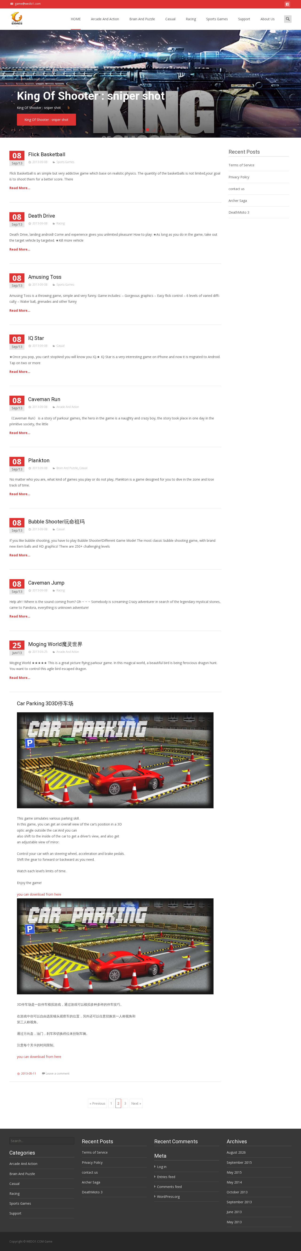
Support (244, 19)
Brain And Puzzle (142, 19)
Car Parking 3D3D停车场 (45, 703)
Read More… (19, 188)
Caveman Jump (46, 583)
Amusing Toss (44, 277)
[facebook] (287, 5)
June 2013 (234, 1212)
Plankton (39, 460)
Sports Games (217, 19)
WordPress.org (168, 1196)
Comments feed (169, 1186)
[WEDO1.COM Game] (13, 17)
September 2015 (239, 1162)
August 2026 (236, 1152)
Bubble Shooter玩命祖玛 (56, 522)
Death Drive (41, 216)
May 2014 (234, 1182)
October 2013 (237, 1192)
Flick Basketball (46, 154)
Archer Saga (238, 200)
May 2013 (234, 1222)
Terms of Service (241, 165)
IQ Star (36, 338)
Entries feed (166, 1177)
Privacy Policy (239, 177)
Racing (191, 19)
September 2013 (239, 1202)
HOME (76, 19)
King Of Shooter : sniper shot (46, 119)
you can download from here (39, 894)
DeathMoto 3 (239, 212)
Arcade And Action (105, 19)
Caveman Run (44, 399)
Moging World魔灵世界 (55, 644)
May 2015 (234, 1172)
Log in (161, 1166)
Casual (170, 19)
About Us (268, 19)
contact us (237, 189)
